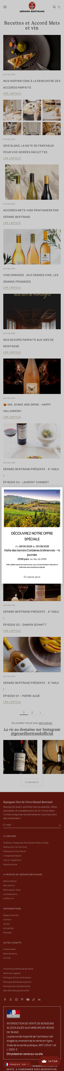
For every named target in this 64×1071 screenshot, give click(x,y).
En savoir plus (32, 577)
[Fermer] (57, 492)
